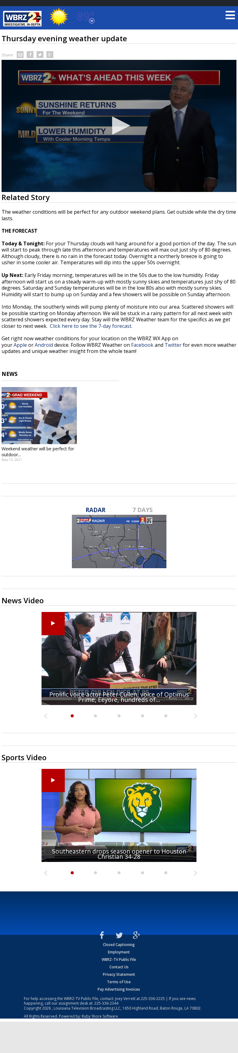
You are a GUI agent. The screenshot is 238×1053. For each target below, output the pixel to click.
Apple (20, 344)
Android (44, 344)
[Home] (23, 18)
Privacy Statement (119, 974)
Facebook (142, 344)
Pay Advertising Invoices (119, 989)
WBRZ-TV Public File (119, 959)
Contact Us (119, 967)
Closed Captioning (119, 944)
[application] (119, 126)
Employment (119, 952)
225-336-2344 (106, 1003)
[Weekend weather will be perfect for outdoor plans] (39, 415)
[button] (119, 125)
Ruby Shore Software (100, 1016)
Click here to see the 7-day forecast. (91, 326)
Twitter (173, 344)
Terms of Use (119, 981)
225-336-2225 (153, 998)
